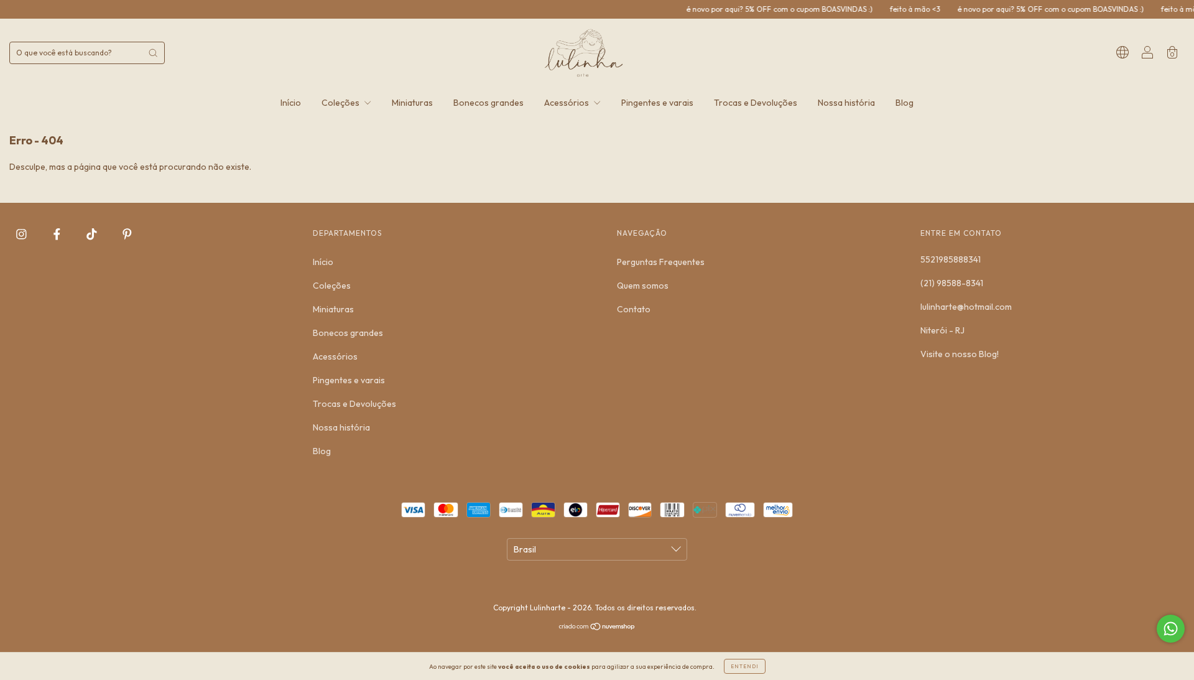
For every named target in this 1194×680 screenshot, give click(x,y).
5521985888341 (950, 259)
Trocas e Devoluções (755, 102)
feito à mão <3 (902, 9)
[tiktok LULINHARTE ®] (93, 234)
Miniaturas (412, 102)
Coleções (341, 102)
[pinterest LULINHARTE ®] (127, 234)
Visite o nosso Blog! (959, 354)
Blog (904, 102)
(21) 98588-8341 (951, 283)
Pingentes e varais (657, 102)
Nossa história (846, 102)
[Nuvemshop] (597, 627)
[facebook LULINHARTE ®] (58, 234)
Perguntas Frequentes (661, 262)
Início (290, 102)
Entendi (745, 666)
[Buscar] (153, 52)
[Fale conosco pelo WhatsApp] (1171, 629)
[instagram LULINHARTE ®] (22, 234)
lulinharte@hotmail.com (966, 306)
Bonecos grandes (488, 102)
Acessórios (567, 102)
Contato (633, 309)
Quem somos (643, 285)
